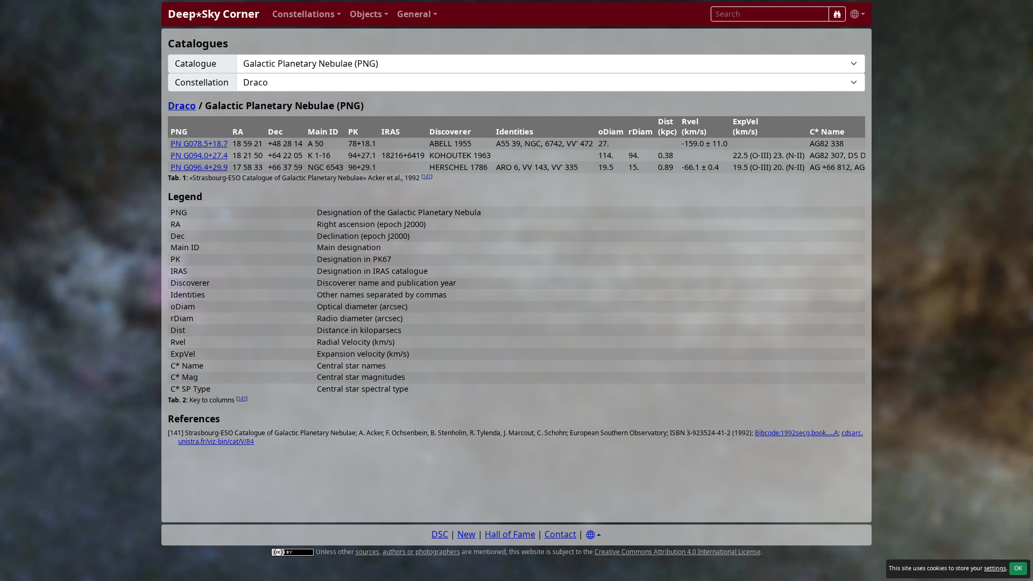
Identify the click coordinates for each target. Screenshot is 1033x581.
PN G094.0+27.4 (199, 155)
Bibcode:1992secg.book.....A (796, 432)
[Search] (837, 14)
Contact (560, 534)
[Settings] (593, 535)
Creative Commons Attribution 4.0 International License (678, 551)
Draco (182, 105)
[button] (306, 14)
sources (367, 551)
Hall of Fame (510, 534)
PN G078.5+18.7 (199, 143)
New (466, 534)
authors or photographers (421, 551)
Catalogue (195, 63)
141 (427, 176)
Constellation (202, 82)
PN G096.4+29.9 (199, 167)
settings (995, 568)
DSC (439, 534)
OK (1018, 568)
